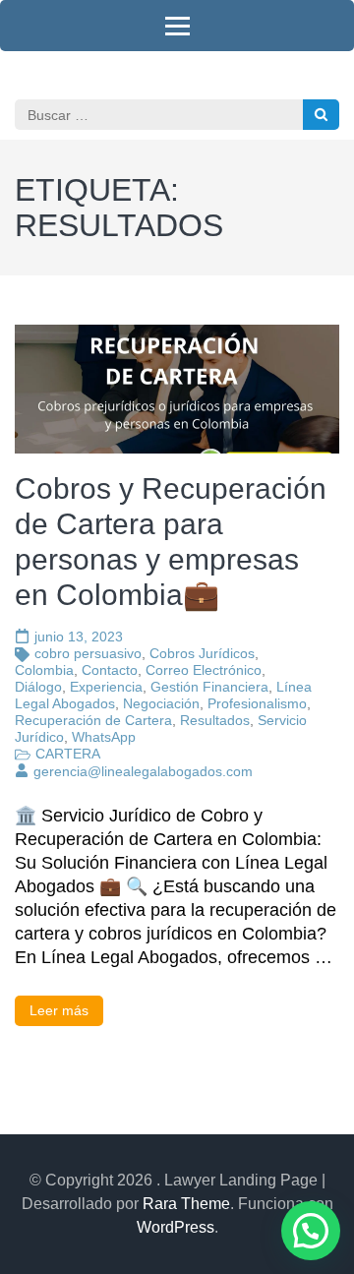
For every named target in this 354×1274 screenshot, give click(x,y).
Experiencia (106, 687)
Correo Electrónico (204, 670)
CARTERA (67, 753)
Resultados (215, 720)
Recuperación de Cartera (93, 720)
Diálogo (38, 687)
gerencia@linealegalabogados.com (143, 771)
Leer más (59, 1010)
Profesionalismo (257, 703)
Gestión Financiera (209, 687)
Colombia (44, 670)
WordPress (175, 1227)
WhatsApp (104, 737)
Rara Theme (186, 1203)
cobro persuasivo (88, 653)
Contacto (110, 670)
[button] (310, 1230)
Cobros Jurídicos (202, 653)
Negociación (161, 703)
